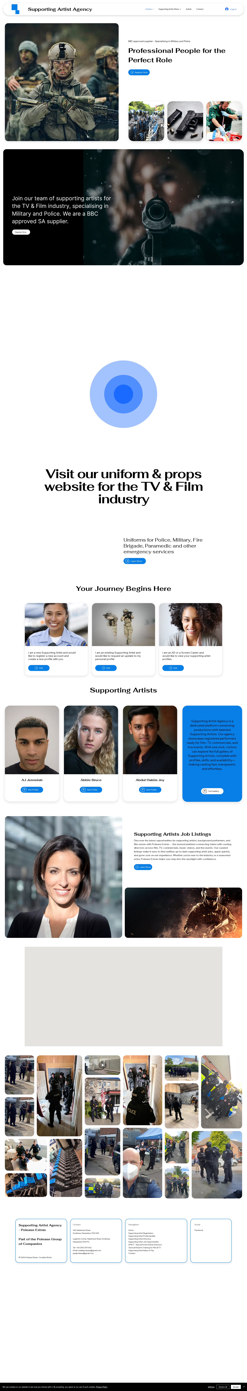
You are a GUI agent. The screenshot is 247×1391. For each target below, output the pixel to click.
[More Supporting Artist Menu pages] (180, 9)
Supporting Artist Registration (140, 1233)
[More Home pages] (153, 9)
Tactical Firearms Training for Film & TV (144, 1247)
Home (131, 1230)
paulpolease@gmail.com (83, 1253)
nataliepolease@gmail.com (89, 1250)
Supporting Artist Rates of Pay (141, 1250)
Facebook (199, 1230)
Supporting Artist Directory (140, 1239)
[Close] (243, 1387)
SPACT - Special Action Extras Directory (145, 1244)
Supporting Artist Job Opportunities (143, 1242)
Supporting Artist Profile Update (142, 1236)
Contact (131, 1253)
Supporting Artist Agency (60, 9)
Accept (236, 1387)
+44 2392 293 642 (83, 1247)
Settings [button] (211, 1387)
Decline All (223, 1387)
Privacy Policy (101, 1387)
